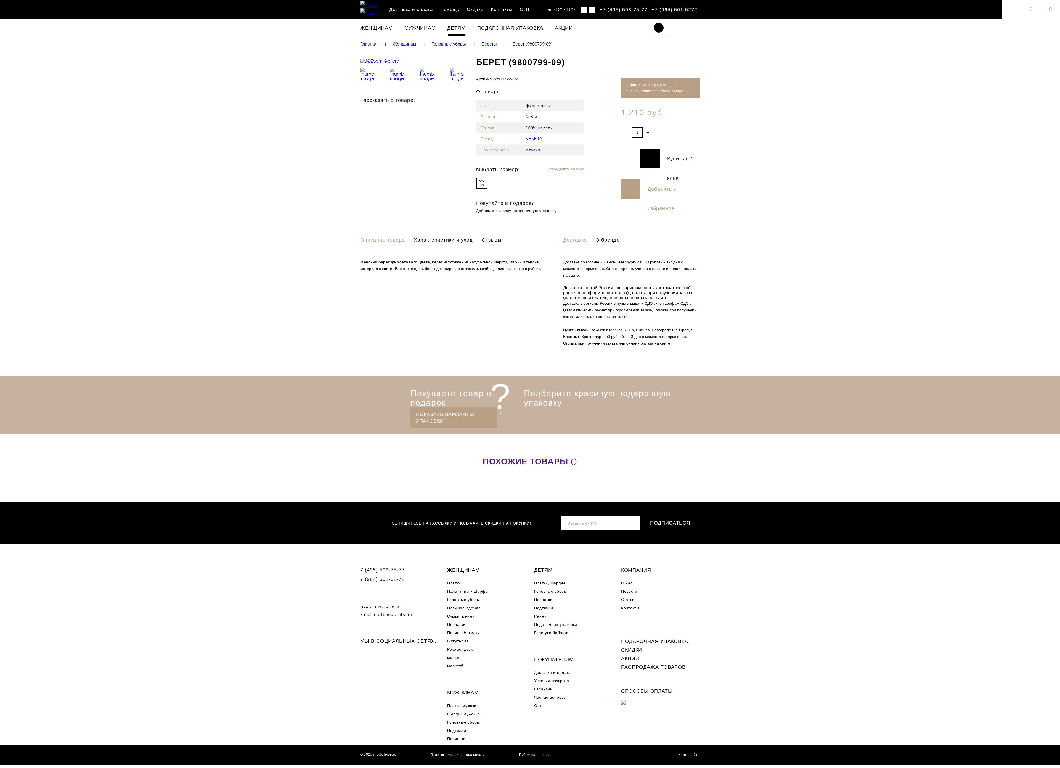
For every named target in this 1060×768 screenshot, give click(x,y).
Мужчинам (420, 28)
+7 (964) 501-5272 (674, 9)
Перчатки (456, 625)
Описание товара (382, 240)
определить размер (566, 169)
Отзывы (492, 240)
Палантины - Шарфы (468, 592)
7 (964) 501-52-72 (382, 579)
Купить (641, 158)
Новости (629, 592)
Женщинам (376, 28)
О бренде (607, 240)
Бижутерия (457, 641)
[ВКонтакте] (386, 111)
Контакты (501, 9)
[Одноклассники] (375, 111)
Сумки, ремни (461, 616)
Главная (368, 44)
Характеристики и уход (443, 240)
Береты (489, 44)
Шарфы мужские (463, 714)
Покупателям (554, 659)
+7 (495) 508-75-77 (623, 9)
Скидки (475, 9)
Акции (564, 28)
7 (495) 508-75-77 (382, 570)
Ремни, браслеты (464, 747)
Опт (538, 706)
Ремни (540, 616)
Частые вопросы (550, 698)
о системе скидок (668, 91)
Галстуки (456, 756)
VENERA (534, 139)
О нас (627, 583)
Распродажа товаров (653, 667)
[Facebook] (364, 111)
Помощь (449, 9)
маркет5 (455, 666)
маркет (454, 658)
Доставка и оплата (411, 9)
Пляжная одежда (464, 608)
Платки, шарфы (549, 583)
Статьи (628, 600)
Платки (454, 583)
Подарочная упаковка (510, 28)
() (530, 462)
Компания (636, 570)
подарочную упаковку (535, 211)
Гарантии (543, 689)
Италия (533, 150)
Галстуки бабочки (551, 633)
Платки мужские (463, 706)
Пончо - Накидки (463, 633)
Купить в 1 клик (680, 162)
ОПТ (525, 9)
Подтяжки (456, 731)
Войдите (633, 85)
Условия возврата (551, 681)
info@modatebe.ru (392, 615)
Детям (456, 28)
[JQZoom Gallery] (414, 61)
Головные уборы (448, 44)
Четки (453, 764)
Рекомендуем (460, 650)
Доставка (575, 240)
